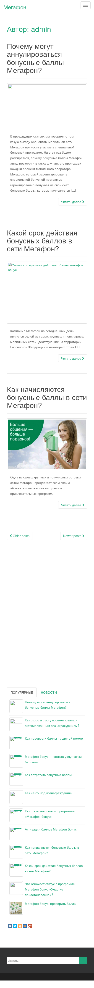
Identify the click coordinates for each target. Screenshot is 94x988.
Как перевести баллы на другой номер (54, 738)
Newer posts (72, 535)
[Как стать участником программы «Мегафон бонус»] (16, 815)
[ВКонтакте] (10, 926)
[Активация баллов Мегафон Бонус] (16, 833)
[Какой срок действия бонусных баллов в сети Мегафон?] (47, 293)
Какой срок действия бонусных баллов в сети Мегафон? (42, 240)
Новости (49, 692)
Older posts (20, 535)
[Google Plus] (30, 926)
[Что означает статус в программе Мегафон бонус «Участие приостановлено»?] (16, 888)
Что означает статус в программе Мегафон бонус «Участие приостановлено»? (50, 889)
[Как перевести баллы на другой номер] (16, 742)
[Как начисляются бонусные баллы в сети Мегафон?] (47, 444)
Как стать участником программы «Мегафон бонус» (50, 814)
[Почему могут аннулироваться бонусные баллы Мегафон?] (47, 106)
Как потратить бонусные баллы (48, 774)
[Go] (83, 960)
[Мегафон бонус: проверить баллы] (16, 908)
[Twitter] (15, 926)
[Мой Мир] (25, 926)
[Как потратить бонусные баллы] (16, 779)
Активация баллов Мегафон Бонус (51, 829)
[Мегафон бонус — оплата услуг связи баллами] (16, 761)
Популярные (21, 692)
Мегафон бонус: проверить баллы (50, 903)
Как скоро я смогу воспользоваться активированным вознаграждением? (52, 723)
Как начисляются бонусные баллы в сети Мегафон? (47, 397)
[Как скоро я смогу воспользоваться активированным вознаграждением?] (16, 724)
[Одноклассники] (20, 926)
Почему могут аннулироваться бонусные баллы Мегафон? (35, 57)
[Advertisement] (41, 613)
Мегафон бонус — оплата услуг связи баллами (53, 759)
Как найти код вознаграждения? (49, 792)
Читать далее (71, 201)
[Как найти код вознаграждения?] (16, 797)
